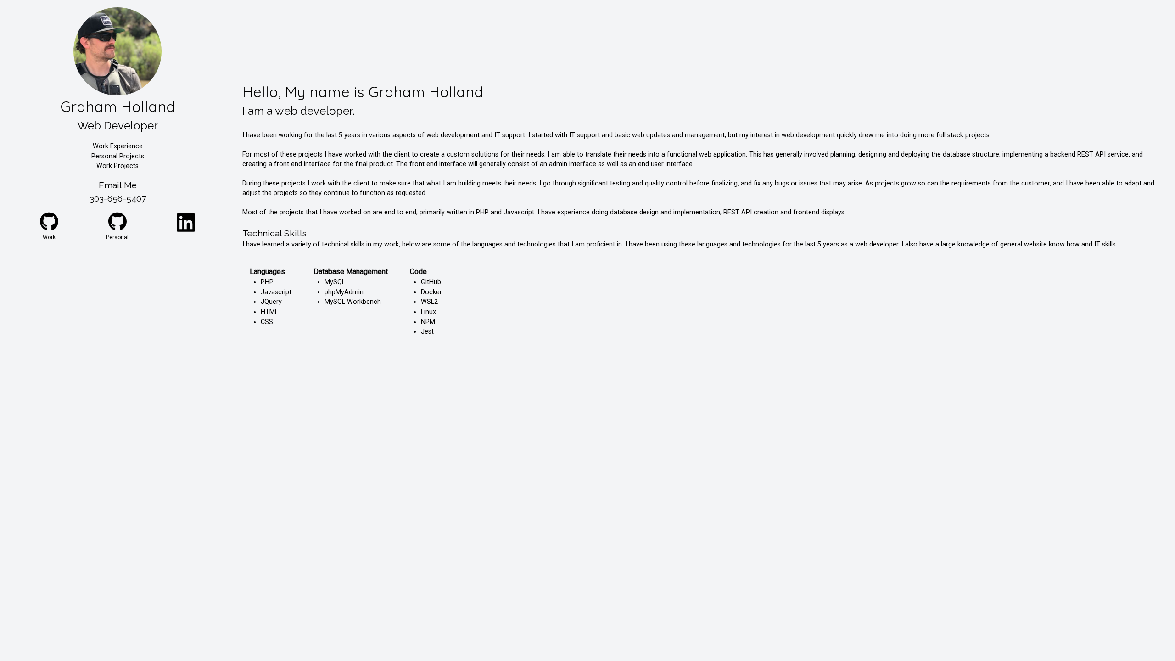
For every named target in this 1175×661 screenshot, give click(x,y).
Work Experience (118, 146)
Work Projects (117, 166)
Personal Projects (117, 156)
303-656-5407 (118, 198)
